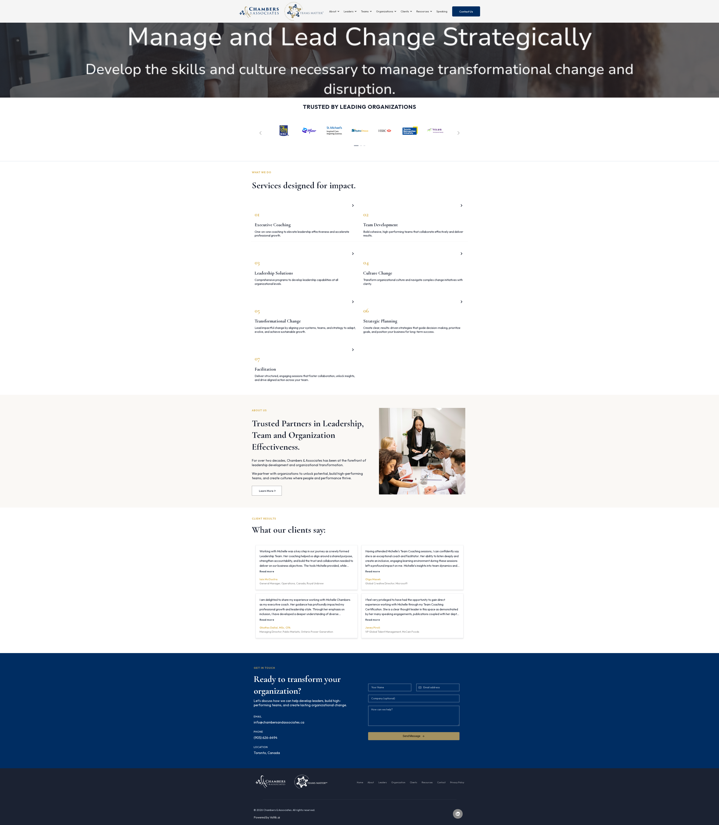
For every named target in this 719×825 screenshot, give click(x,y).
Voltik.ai (275, 817)
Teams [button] (365, 11)
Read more (267, 571)
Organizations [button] (385, 11)
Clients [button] (405, 11)
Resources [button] (423, 11)
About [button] (333, 11)
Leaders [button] (349, 11)
